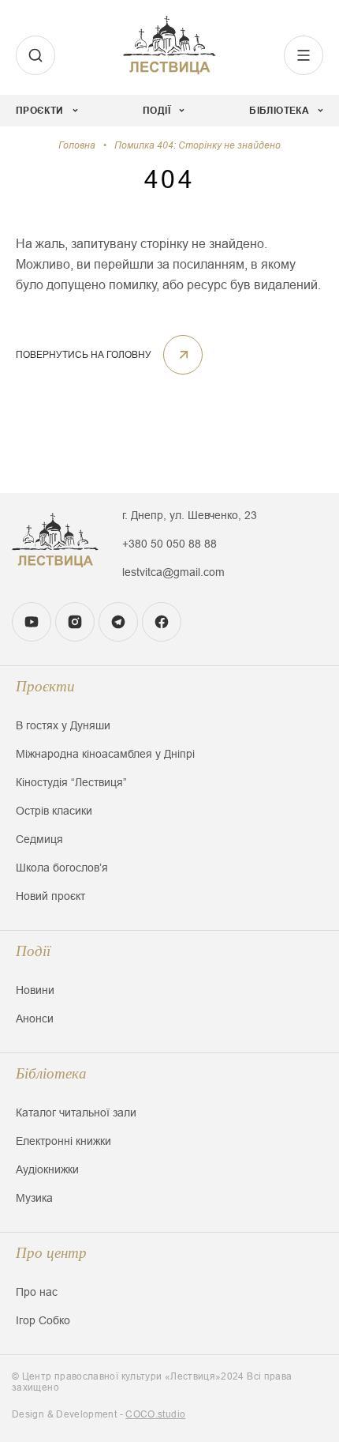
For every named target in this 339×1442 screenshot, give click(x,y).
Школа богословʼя (62, 867)
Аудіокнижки (47, 1169)
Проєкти (45, 686)
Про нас (37, 1292)
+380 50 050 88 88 (169, 543)
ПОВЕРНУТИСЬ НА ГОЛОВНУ (83, 354)
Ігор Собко (43, 1320)
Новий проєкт (50, 896)
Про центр (51, 1252)
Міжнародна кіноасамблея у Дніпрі (105, 753)
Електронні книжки (63, 1141)
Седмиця (39, 839)
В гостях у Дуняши (63, 725)
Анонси (35, 1018)
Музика (34, 1198)
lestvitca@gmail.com (173, 572)
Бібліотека (51, 1073)
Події (33, 951)
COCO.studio (155, 1414)
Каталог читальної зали (76, 1112)
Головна (76, 145)
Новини (35, 990)
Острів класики (54, 810)
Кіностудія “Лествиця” (71, 782)
